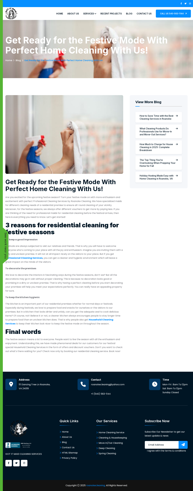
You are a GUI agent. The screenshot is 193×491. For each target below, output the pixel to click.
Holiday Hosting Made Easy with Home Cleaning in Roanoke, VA (157, 177)
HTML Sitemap (70, 452)
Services (89, 13)
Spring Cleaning (107, 453)
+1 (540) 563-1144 (101, 393)
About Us (73, 13)
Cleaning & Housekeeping (113, 437)
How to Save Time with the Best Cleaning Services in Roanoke (156, 117)
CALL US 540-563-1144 (172, 13)
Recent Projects (111, 13)
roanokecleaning (95, 485)
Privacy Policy (69, 457)
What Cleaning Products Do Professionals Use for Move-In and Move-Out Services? (156, 131)
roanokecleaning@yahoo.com (107, 384)
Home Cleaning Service (111, 432)
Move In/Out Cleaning (111, 442)
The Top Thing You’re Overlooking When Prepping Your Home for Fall (157, 163)
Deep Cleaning (107, 448)
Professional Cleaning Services (24, 258)
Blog (129, 13)
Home (59, 13)
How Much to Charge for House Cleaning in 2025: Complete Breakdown (156, 147)
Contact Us (144, 13)
